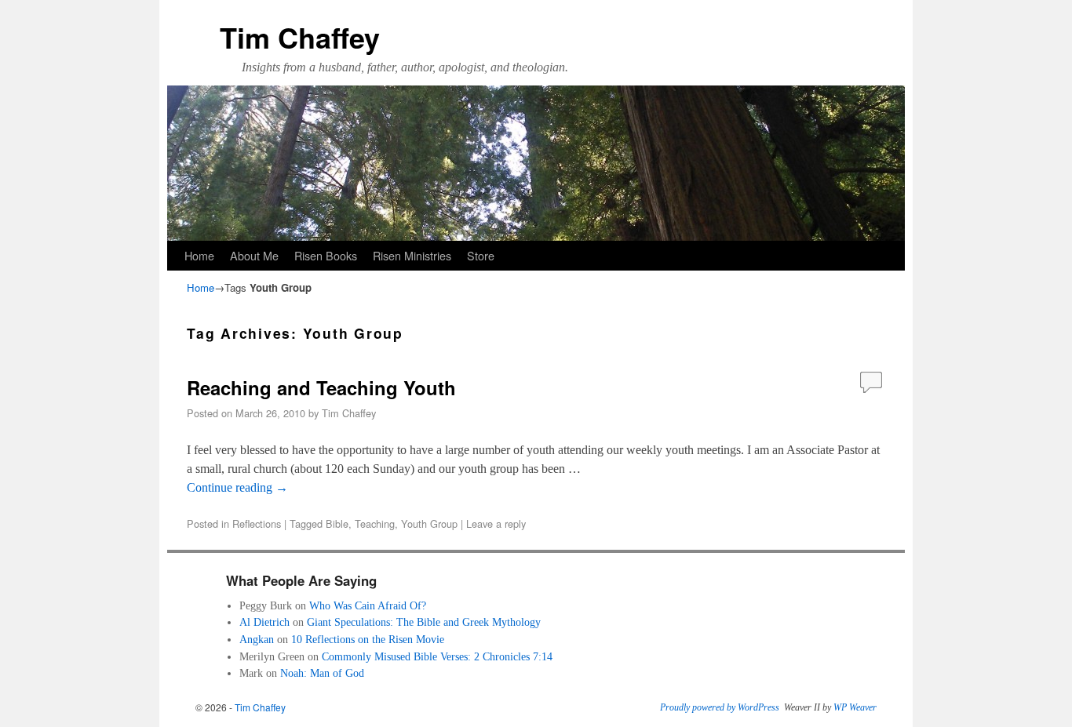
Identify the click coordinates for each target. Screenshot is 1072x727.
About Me (254, 255)
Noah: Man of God (322, 673)
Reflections (256, 523)
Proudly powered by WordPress (719, 707)
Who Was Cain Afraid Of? (367, 605)
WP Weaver (855, 707)
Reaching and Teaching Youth (321, 387)
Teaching (375, 523)
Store (480, 255)
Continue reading (237, 487)
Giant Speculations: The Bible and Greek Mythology (424, 622)
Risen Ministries (412, 255)
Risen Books (325, 255)
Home (199, 255)
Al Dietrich (264, 622)
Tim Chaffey (300, 36)
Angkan (256, 639)
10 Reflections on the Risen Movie (367, 639)
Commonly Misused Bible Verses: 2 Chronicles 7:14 (437, 656)
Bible (337, 523)
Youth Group (429, 523)
